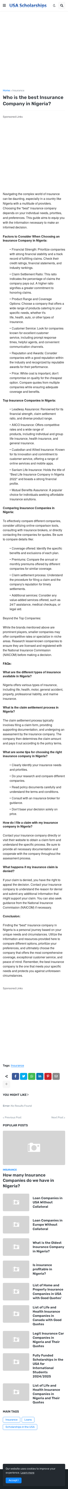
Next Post (57, 1117)
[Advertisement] (34, 50)
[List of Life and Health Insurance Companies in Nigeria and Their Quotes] (16, 1392)
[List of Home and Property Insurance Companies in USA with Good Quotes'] (16, 1291)
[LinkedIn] (39, 1076)
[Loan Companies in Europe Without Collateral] (16, 1224)
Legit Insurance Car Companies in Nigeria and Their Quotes (48, 1340)
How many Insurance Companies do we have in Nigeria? (28, 1180)
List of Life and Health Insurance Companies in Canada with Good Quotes (47, 1315)
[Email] (56, 1076)
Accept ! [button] (14, 1480)
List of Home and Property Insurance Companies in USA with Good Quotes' (48, 1291)
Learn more (27, 1472)
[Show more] (6, 1084)
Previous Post (13, 1117)
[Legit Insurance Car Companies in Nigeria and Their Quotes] (16, 1339)
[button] (4, 5)
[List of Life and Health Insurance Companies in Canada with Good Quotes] (16, 1314)
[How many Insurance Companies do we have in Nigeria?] (34, 1148)
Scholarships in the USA (20, 1427)
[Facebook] (15, 1076)
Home (6, 90)
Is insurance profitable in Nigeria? (42, 1269)
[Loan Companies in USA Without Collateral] (16, 1202)
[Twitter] (23, 1076)
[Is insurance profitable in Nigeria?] (16, 1269)
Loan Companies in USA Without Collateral (48, 1202)
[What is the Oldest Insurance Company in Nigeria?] (16, 1247)
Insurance (18, 90)
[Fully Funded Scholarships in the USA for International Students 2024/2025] (16, 1362)
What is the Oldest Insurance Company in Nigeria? (48, 1247)
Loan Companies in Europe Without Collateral (48, 1224)
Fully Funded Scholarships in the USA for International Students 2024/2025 (48, 1365)
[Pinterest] (48, 1076)
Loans (28, 1419)
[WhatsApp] (31, 1076)
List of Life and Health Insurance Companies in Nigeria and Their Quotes (46, 1394)
